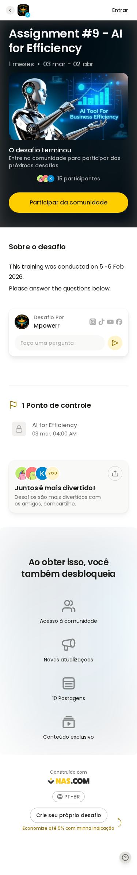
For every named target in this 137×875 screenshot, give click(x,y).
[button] (68, 796)
